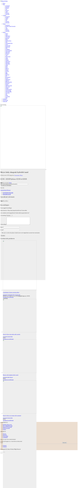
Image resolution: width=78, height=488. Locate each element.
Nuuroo (11, 377)
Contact (4, 429)
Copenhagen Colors (11, 294)
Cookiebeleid (5, 437)
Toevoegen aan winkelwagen (6, 185)
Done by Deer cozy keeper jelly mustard (12, 415)
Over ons (4, 433)
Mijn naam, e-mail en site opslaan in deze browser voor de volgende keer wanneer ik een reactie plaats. (21, 232)
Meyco (21, 175)
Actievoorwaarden (6, 428)
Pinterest (8, 190)
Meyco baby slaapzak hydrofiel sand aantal (8, 184)
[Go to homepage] (4, 1)
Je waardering (3, 215)
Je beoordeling (3, 224)
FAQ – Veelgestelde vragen (8, 425)
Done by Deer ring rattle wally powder (11, 334)
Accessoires (17, 175)
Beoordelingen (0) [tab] (7, 194)
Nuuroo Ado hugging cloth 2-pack (10, 375)
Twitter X (5, 190)
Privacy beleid (5, 436)
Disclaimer (5, 435)
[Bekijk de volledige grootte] (45, 169)
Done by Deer (10, 336)
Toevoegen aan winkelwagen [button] (8, 297)
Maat (1, 182)
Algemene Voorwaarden (7, 427)
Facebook (2, 190)
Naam (1, 227)
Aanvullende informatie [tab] (8, 192)
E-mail (2, 230)
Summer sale (17, 294)
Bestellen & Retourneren (7, 424)
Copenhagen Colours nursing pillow (11, 292)
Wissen (10, 182)
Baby (9, 377)
